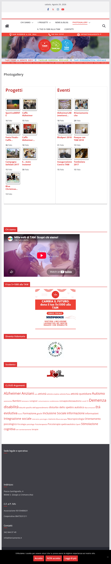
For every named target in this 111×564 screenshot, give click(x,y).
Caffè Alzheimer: (28, 138)
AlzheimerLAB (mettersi (64, 114)
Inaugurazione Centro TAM (64, 163)
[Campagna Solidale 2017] (13, 150)
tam (17, 429)
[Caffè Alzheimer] (29, 101)
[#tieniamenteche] (81, 101)
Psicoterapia (54, 424)
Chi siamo (25, 22)
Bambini (16, 400)
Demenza (97, 400)
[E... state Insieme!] (29, 150)
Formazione (29, 413)
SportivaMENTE (13, 114)
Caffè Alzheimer (27, 114)
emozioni (91, 407)
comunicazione (43, 401)
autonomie (8, 401)
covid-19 (85, 401)
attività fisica (65, 394)
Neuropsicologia (75, 418)
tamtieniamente (25, 429)
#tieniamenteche (81, 114)
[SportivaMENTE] (13, 101)
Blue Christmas (12, 187)
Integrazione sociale (17, 418)
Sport (78, 424)
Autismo (98, 393)
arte (36, 394)
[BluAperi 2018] (64, 125)
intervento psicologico (40, 419)
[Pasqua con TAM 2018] (81, 125)
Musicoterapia (61, 419)
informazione (76, 413)
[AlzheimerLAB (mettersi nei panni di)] (64, 101)
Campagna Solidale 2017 (12, 163)
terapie (35, 429)
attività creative (53, 394)
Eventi (20, 414)
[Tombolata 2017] (81, 150)
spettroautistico (68, 424)
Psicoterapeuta (41, 424)
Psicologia (21, 424)
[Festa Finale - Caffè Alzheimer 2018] (13, 125)
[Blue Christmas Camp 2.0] (13, 174)
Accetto (39, 558)
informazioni (91, 413)
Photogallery (80, 22)
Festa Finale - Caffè (12, 138)
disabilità (11, 407)
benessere (25, 401)
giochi (39, 413)
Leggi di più (70, 558)
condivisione (54, 401)
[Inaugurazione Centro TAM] (64, 150)
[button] (31, 23)
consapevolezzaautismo (70, 401)
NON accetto (53, 558)
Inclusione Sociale (54, 413)
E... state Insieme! (26, 163)
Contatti (69, 29)
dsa (86, 407)
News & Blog (61, 22)
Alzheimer (12, 393)
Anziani (28, 393)
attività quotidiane (81, 393)
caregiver (33, 401)
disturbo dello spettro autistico (66, 407)
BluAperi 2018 (64, 137)
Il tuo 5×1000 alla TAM (48, 29)
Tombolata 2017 (79, 163)
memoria (52, 419)
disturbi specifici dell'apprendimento (33, 407)
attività (42, 393)
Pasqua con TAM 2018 (79, 138)
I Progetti (43, 22)
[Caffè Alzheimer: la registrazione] (29, 125)
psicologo (31, 424)
